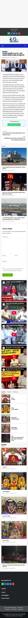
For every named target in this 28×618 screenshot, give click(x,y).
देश (3, 51)
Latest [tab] (3, 392)
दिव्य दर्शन (4, 463)
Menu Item (20, 607)
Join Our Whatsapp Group (10, 607)
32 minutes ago (12, 517)
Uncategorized (14, 417)
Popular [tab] (8, 392)
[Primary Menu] (2, 45)
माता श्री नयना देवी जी (15, 419)
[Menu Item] (11, 33)
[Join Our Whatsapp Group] (8, 33)
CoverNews (13, 615)
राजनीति (6, 51)
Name (4, 255)
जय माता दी (13, 399)
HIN (15, 31)
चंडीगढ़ (4, 561)
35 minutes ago (12, 542)
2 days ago (11, 170)
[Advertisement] (14, 14)
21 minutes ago (12, 468)
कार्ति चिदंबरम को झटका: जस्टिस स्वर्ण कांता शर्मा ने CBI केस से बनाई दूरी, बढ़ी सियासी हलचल (14, 138)
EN (12, 31)
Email (16, 255)
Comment (5, 237)
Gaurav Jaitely (5, 170)
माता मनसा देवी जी (14, 429)
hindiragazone (6, 57)
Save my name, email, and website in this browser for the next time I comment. (13, 269)
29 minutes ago (12, 493)
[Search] (25, 45)
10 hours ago (11, 568)
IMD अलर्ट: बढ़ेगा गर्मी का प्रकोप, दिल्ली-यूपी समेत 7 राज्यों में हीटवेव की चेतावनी (14, 133)
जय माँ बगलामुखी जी (14, 409)
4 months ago (12, 57)
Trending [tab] (15, 392)
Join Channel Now (14, 124)
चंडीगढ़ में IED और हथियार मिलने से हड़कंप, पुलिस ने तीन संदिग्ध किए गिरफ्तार (17, 439)
